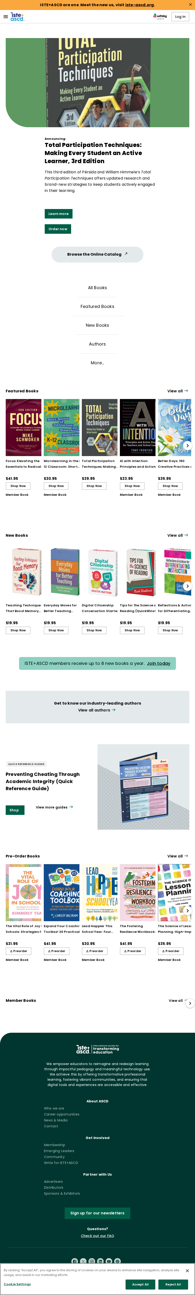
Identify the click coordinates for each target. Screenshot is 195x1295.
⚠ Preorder (18, 951)
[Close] (187, 1271)
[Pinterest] (117, 1261)
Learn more (59, 213)
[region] (97, 1279)
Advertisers (53, 1181)
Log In (180, 16)
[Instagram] (91, 1261)
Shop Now (18, 486)
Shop (14, 810)
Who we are (54, 1108)
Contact (51, 1126)
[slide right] (187, 445)
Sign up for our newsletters (97, 1213)
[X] (83, 1261)
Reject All (173, 1284)
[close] (190, 4)
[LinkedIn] (100, 1261)
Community (54, 1156)
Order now (58, 229)
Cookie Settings (17, 1284)
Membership (54, 1145)
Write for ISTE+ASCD (61, 1162)
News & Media (56, 1120)
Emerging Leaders (59, 1151)
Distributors (53, 1187)
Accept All (140, 1284)
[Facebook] (74, 1261)
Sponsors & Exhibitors (62, 1193)
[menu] (6, 16)
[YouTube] (109, 1261)
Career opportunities (61, 1114)
